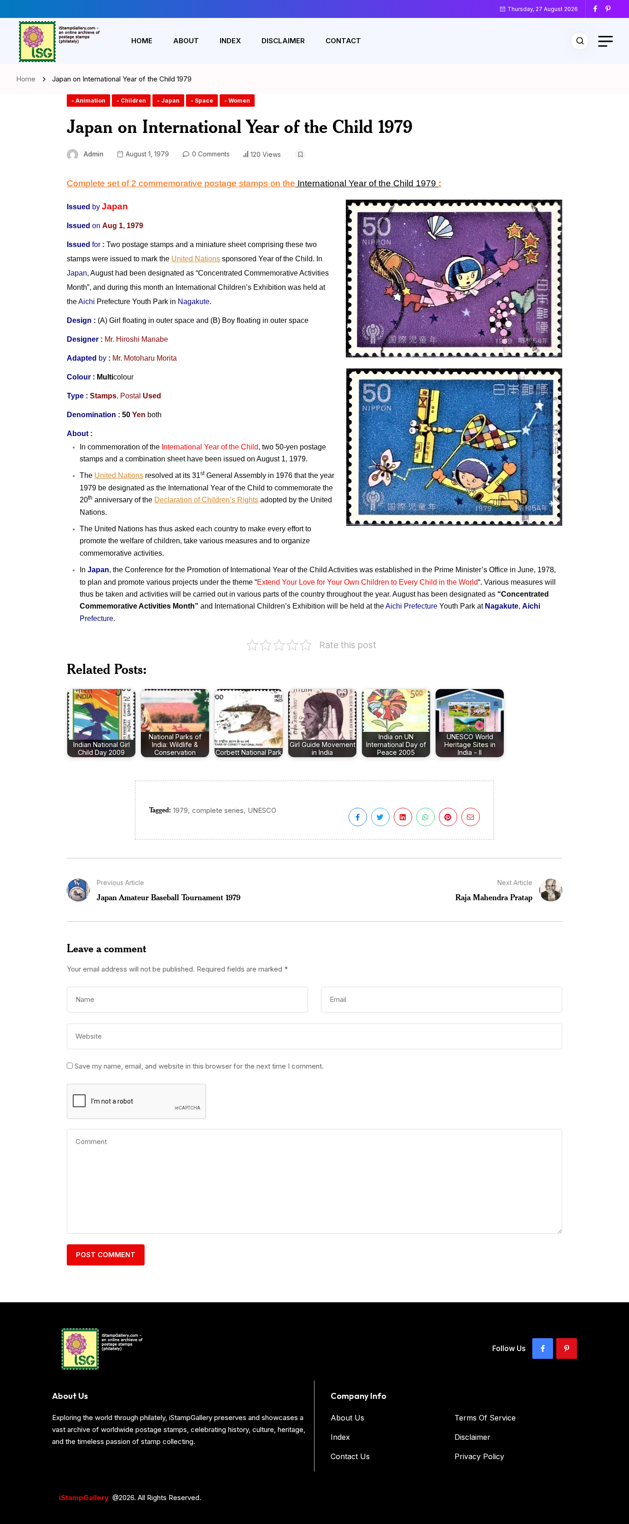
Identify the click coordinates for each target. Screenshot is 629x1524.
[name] (598, 9)
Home (141, 40)
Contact (343, 40)
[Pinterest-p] (566, 1348)
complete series (218, 810)
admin (94, 154)
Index (230, 40)
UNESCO (262, 810)
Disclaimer (283, 40)
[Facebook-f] (542, 1348)
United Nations (195, 259)
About (186, 40)
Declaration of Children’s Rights (206, 500)
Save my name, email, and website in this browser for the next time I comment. (199, 1066)
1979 (180, 810)
